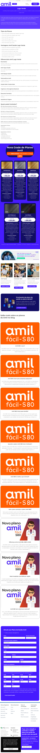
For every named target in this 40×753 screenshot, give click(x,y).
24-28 (21, 674)
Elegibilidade (33, 716)
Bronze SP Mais (4, 709)
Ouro (12, 709)
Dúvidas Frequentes (27, 4)
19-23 (13, 674)
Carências (33, 714)
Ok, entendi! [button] (11, 748)
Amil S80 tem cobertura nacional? (20, 609)
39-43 (13, 679)
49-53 (30, 679)
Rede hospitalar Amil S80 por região (20, 576)
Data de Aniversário (30, 635)
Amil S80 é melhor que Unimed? (20, 476)
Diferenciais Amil (34, 708)
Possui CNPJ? (7, 645)
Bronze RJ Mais (4, 713)
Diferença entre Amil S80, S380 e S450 (20, 542)
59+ (13, 684)
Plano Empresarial (24, 716)
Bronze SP (3, 707)
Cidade (5, 659)
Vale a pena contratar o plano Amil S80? (20, 509)
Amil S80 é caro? (20, 346)
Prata (12, 707)
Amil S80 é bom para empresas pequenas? (20, 378)
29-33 (30, 674)
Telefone (14, 654)
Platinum (13, 711)
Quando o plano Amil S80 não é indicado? (20, 444)
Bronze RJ (3, 711)
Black (12, 713)
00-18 (5, 674)
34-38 (5, 679)
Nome (5, 635)
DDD (5, 654)
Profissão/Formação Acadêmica (11, 640)
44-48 (21, 679)
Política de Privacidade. (27, 692)
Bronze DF (3, 715)
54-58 (5, 684)
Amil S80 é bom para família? (20, 411)
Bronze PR (3, 717)
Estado (22, 659)
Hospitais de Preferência (9, 664)
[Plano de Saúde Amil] (6, 4)
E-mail (5, 650)
